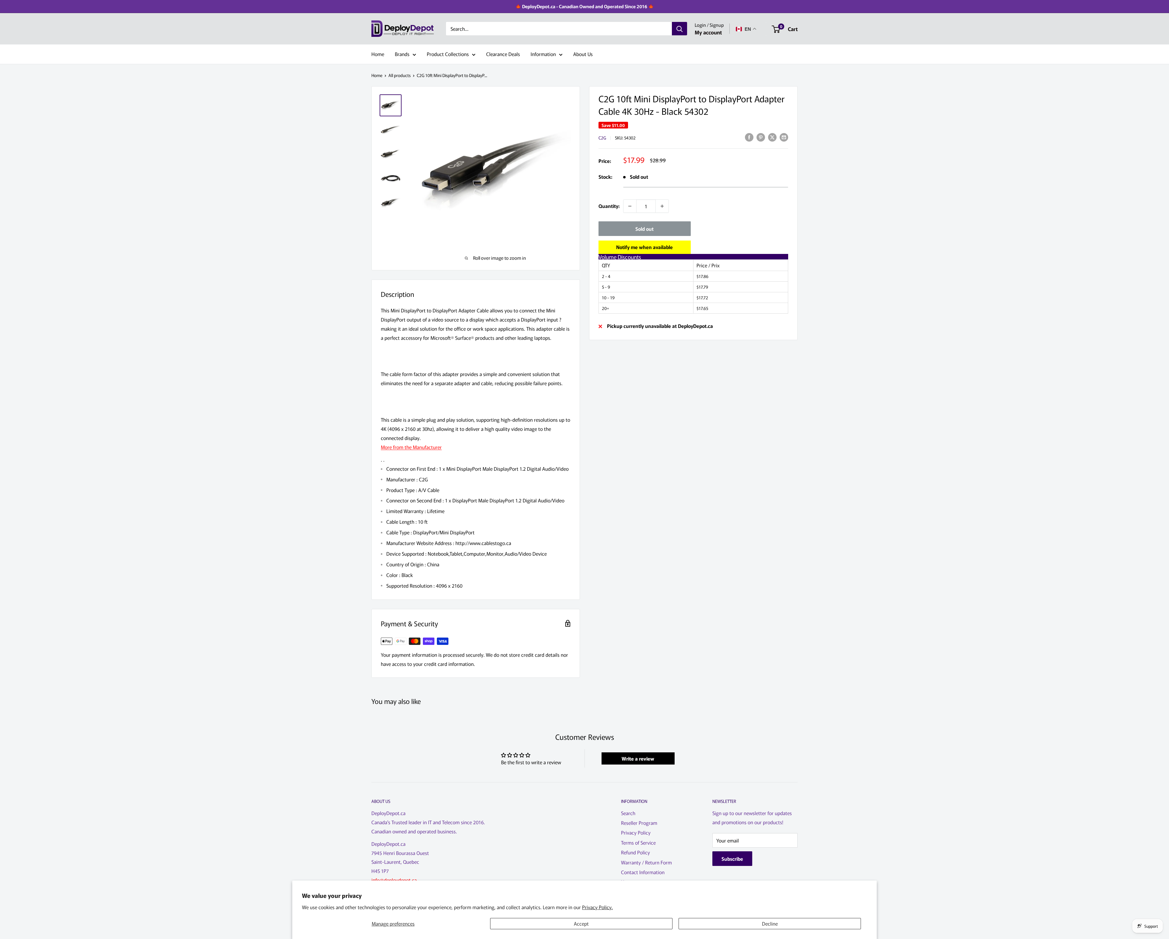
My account (708, 32)
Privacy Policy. (597, 907)
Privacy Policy (636, 832)
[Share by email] (784, 137)
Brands (402, 54)
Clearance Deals (503, 54)
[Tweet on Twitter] (772, 137)
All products (399, 75)
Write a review (638, 758)
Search (628, 813)
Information (543, 54)
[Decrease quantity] (629, 206)
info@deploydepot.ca (394, 880)
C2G (602, 138)
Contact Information (643, 872)
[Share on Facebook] (749, 137)
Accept (581, 923)
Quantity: (609, 205)
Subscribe (732, 858)
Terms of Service (638, 842)
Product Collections (448, 54)
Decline (770, 923)
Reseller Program (639, 822)
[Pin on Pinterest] (761, 137)
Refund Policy (635, 852)
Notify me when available (644, 247)
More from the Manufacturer (411, 447)
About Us (583, 54)
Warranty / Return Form (646, 862)
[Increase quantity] (662, 206)
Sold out (644, 228)
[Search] (679, 29)
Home (377, 54)
